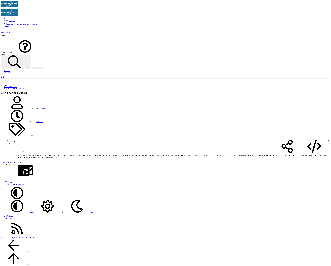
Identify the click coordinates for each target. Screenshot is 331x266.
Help (5, 220)
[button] (25, 52)
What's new (7, 23)
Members (6, 26)
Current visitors (8, 28)
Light (62, 212)
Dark (91, 212)
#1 (328, 140)
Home (5, 18)
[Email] (15, 170)
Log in (2, 77)
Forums (6, 20)
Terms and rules (8, 216)
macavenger (41, 108)
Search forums (14, 21)
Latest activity (33, 24)
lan (8, 136)
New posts (7, 21)
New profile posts (24, 24)
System (32, 212)
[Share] (287, 146)
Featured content (8, 24)
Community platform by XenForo (18, 238)
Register (3, 80)
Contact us (7, 215)
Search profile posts (28, 28)
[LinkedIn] (12, 170)
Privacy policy (8, 218)
